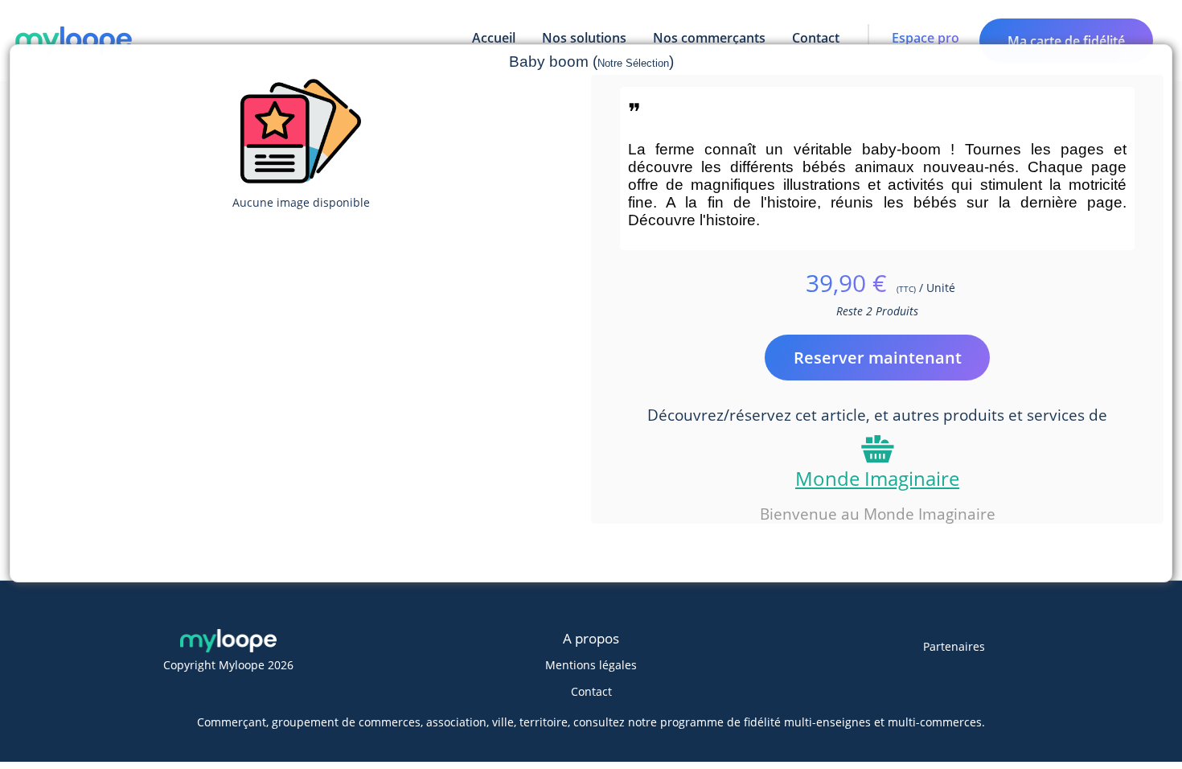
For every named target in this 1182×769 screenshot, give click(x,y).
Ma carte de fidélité (1066, 41)
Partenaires (954, 646)
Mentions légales (591, 664)
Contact (591, 691)
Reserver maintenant (878, 357)
